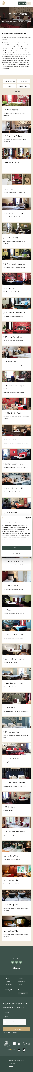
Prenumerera (17, 1029)
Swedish (23, 993)
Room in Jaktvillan (9, 81)
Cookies (11, 1066)
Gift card (20, 978)
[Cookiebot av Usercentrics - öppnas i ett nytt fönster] (24, 518)
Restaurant (9, 984)
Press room (21, 984)
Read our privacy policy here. (10, 1032)
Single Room (23, 81)
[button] (22, 3)
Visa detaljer (24, 543)
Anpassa (15, 553)
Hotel (7, 978)
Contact (20, 990)
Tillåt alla (16, 548)
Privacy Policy (12, 1063)
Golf (7, 987)
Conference (9, 992)
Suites (9, 86)
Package (8, 981)
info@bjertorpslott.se (17, 958)
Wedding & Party (10, 990)
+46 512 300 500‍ (16, 956)
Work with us (21, 981)
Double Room (23, 86)
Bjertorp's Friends (23, 987)
